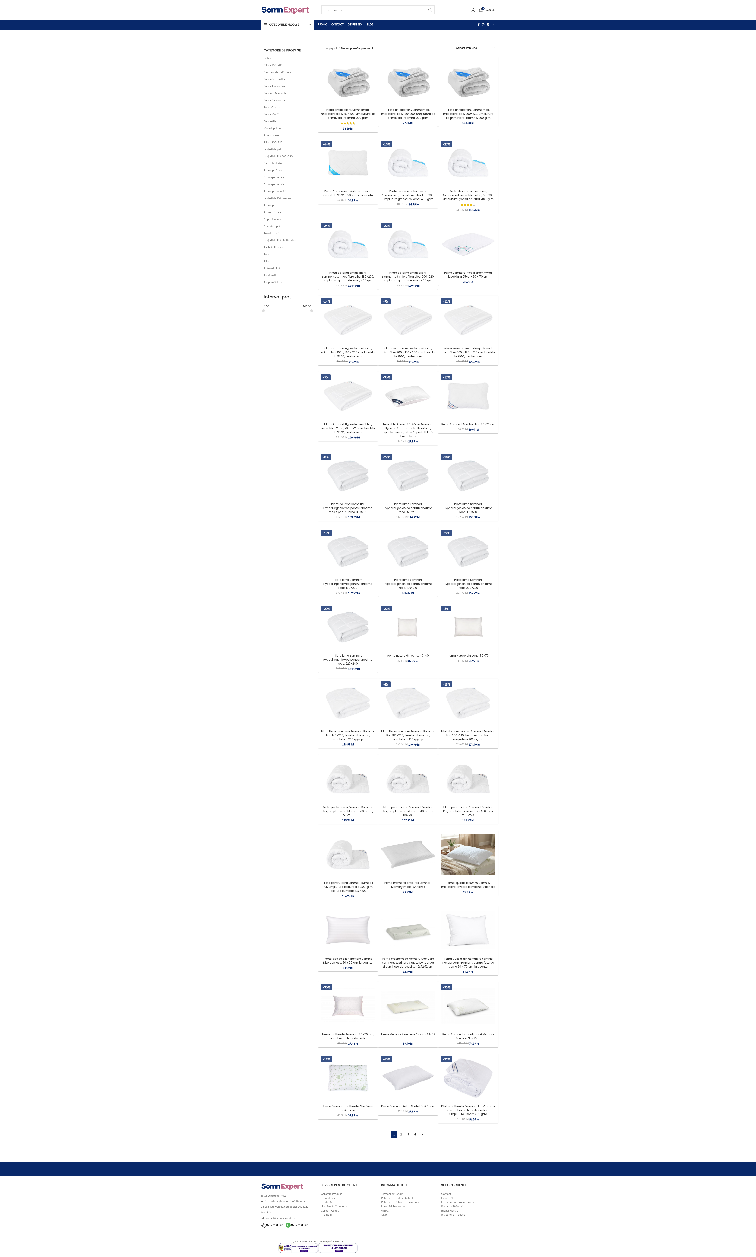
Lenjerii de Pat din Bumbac (280, 240)
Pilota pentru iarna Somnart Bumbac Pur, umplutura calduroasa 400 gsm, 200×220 (468, 811)
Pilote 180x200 (273, 65)
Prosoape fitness (274, 170)
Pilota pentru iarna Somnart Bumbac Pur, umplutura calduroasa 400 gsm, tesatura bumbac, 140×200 (348, 887)
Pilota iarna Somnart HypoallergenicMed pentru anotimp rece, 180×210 (408, 584)
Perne (267, 254)
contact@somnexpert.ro (279, 1218)
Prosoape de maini (275, 191)
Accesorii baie (272, 212)
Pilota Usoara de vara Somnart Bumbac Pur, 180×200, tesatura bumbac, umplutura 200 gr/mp (408, 735)
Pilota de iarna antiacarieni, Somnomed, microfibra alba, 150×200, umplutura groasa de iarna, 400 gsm (468, 195)
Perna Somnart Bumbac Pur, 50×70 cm (468, 424)
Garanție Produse (331, 1193)
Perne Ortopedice (274, 79)
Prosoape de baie (274, 184)
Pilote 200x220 (273, 142)
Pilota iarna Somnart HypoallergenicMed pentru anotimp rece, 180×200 (347, 584)
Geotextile (270, 121)
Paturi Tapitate (273, 163)
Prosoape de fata (274, 177)
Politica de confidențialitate (397, 1198)
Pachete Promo (273, 247)
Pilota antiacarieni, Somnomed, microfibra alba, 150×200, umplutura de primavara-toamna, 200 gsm (348, 114)
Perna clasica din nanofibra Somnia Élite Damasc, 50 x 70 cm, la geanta (347, 961)
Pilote (267, 261)
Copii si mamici (273, 219)
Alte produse (271, 135)
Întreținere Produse (453, 1214)
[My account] (473, 10)
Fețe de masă (271, 233)
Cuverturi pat (272, 226)
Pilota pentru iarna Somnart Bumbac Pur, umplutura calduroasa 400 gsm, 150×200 (348, 811)
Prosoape (269, 205)
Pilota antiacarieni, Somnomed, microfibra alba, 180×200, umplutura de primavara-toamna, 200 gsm (408, 114)
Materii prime (272, 128)
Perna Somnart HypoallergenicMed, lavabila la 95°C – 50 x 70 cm (468, 275)
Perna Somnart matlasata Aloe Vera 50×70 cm (348, 1108)
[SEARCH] (430, 9)
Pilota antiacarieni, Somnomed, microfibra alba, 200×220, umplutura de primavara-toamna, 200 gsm (468, 114)
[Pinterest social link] (488, 24)
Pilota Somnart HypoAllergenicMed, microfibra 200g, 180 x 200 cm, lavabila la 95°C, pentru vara (468, 352)
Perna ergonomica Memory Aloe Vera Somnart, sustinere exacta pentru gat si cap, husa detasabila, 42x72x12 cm (408, 963)
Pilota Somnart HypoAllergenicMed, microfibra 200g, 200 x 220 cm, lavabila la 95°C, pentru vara (348, 428)
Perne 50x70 (271, 114)
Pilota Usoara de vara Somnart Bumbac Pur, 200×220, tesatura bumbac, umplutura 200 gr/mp (468, 735)
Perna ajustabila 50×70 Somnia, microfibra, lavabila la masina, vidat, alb (468, 885)
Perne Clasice (272, 107)
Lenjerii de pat (272, 149)
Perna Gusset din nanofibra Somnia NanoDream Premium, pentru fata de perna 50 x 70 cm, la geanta (468, 963)
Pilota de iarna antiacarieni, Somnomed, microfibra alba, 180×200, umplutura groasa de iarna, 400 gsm (348, 277)
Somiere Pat (271, 275)
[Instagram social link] (483, 24)
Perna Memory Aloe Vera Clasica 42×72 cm (408, 1036)
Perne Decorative (274, 100)
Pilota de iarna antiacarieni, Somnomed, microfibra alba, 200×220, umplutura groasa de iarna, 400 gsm (408, 277)
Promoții (326, 1214)
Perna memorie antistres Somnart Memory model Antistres (408, 885)
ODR (384, 1214)
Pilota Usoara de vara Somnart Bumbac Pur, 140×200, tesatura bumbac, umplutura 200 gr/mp (348, 735)
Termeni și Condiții (392, 1193)
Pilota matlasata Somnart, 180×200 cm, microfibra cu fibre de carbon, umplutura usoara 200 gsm (468, 1110)
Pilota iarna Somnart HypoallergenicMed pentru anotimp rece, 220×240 (347, 660)
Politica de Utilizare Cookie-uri (400, 1202)
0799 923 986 (274, 1224)
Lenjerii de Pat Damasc (278, 198)
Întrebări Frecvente (393, 1206)
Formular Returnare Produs (458, 1202)
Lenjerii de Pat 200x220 (278, 156)
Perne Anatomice (274, 86)
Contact (446, 1193)
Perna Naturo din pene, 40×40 (408, 656)
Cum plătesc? (329, 1198)
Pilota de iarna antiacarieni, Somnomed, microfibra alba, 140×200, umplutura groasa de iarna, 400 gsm (408, 195)
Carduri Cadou (330, 1210)
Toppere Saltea (273, 282)
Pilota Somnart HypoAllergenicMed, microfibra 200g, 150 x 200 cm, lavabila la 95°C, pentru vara (408, 352)
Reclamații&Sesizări (453, 1206)
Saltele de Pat (272, 268)
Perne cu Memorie (275, 93)
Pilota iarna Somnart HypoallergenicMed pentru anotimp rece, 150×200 (408, 508)
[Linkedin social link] (493, 24)
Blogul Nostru (449, 1210)
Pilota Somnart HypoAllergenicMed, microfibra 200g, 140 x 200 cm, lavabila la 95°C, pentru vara (348, 352)
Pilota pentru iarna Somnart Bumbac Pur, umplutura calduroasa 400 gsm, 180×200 (408, 811)
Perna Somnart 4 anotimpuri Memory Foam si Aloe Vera (468, 1036)
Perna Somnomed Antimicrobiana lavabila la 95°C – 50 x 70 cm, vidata (348, 193)
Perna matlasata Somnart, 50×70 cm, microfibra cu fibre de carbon (348, 1036)
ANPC (385, 1210)
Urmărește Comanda (334, 1206)
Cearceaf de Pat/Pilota (277, 72)
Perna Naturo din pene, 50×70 (468, 656)
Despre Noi (448, 1198)
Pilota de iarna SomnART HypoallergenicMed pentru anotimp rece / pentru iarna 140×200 (347, 508)
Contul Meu (328, 1202)
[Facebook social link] (479, 24)
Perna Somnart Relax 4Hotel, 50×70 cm (408, 1106)
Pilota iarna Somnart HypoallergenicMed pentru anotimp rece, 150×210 (468, 508)
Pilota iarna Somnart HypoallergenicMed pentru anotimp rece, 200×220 (468, 584)
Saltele (268, 58)
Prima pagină (329, 48)
